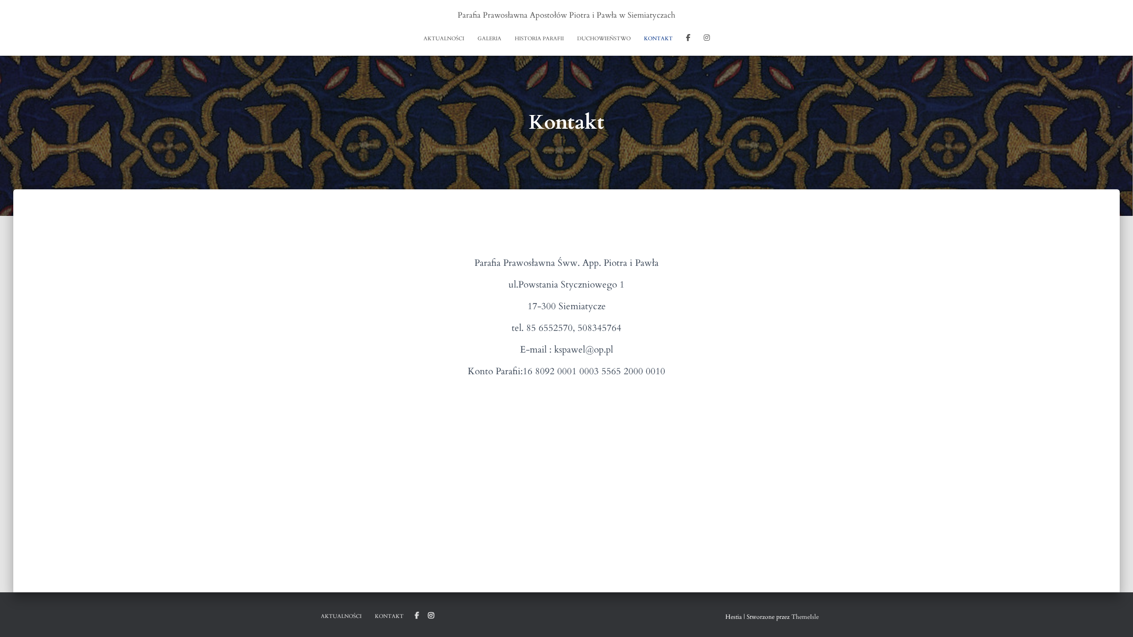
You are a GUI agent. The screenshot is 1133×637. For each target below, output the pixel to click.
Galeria (489, 38)
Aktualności (444, 38)
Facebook (688, 39)
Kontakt (658, 38)
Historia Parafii (539, 38)
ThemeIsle (805, 617)
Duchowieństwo (604, 38)
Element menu (417, 616)
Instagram (707, 39)
